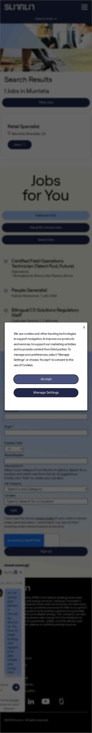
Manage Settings (46, 392)
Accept (46, 379)
